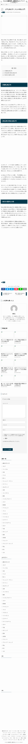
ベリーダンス (6, 516)
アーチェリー (6, 507)
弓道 (4, 528)
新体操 (4, 504)
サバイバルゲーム (7, 522)
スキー (4, 501)
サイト (4, 429)
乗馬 (4, 496)
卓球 (4, 490)
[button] (26, 1)
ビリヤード (5, 519)
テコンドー (5, 540)
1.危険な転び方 (8, 70)
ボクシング (5, 531)
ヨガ (4, 552)
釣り (4, 549)
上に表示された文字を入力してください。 (11, 441)
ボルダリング (6, 487)
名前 (4, 420)
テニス (4, 475)
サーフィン (5, 484)
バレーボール (6, 493)
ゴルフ (4, 466)
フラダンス (5, 513)
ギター (4, 525)
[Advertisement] (12, 151)
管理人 (14, 313)
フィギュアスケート (7, 498)
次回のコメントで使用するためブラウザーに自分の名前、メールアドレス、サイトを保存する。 (14, 435)
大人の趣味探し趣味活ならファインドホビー (14, 1)
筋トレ (4, 478)
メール (5, 425)
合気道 (4, 537)
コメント (5, 403)
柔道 (4, 534)
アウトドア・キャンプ (8, 543)
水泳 (4, 472)
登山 (3, 12)
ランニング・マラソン (8, 481)
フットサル (5, 469)
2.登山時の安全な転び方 (10, 72)
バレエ (4, 510)
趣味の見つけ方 (6, 463)
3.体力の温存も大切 (9, 75)
